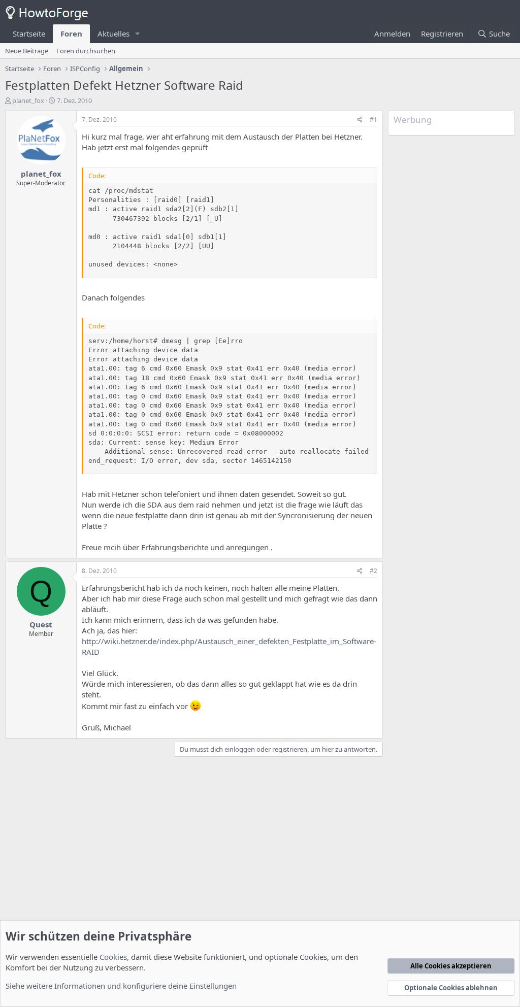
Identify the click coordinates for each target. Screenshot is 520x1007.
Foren (71, 33)
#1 (373, 119)
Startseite (29, 33)
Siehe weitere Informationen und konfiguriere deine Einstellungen (121, 986)
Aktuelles (113, 33)
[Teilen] (359, 120)
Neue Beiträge (26, 50)
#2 (373, 570)
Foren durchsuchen (85, 50)
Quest (40, 624)
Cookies (113, 957)
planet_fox (28, 100)
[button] (138, 33)
